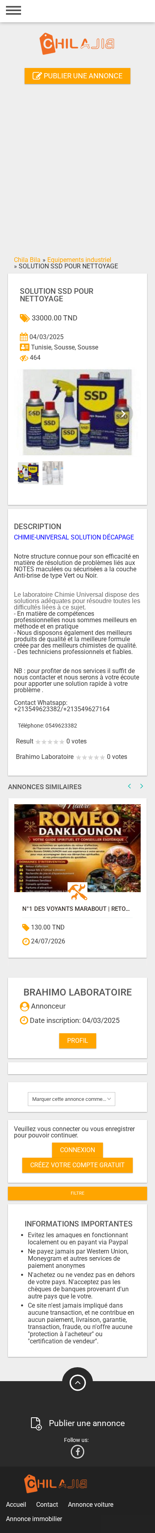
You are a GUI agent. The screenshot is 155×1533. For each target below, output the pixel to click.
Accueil (16, 1504)
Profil (77, 1040)
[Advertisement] (77, 171)
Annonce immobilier (34, 1519)
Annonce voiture (90, 1504)
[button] (123, 413)
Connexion (77, 1150)
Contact (47, 1504)
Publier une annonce (82, 76)
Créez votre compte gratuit (77, 1165)
